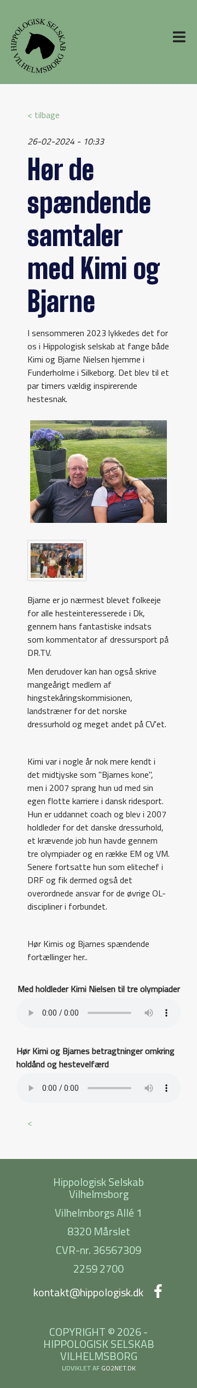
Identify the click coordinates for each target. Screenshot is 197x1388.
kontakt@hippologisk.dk (88, 1292)
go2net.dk (118, 1368)
